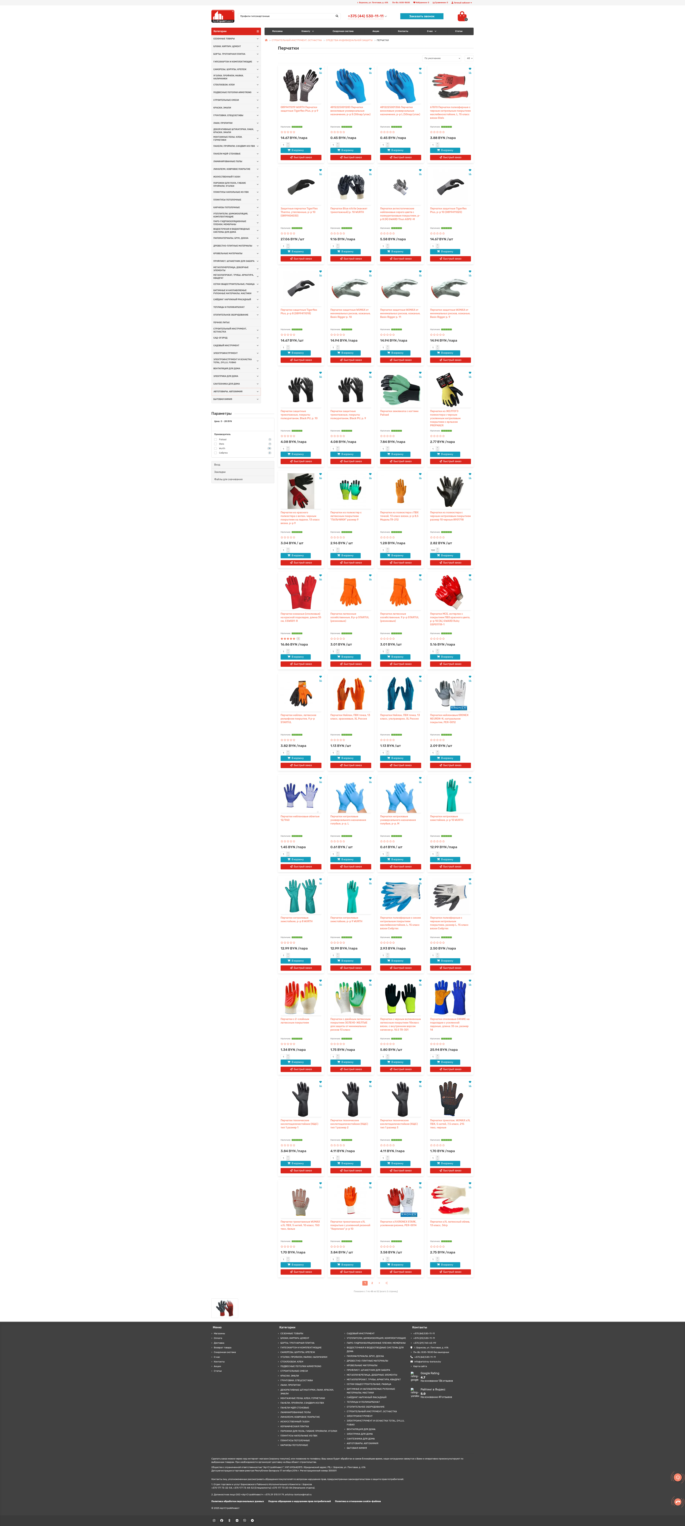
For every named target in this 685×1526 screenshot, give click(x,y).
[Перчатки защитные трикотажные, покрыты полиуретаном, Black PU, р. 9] (350, 390)
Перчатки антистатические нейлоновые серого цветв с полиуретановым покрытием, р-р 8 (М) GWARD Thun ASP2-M (400, 214)
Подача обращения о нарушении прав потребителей (299, 1501)
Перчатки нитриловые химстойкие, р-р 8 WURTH (297, 919)
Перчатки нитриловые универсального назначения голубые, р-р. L (348, 820)
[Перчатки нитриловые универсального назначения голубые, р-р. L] (350, 795)
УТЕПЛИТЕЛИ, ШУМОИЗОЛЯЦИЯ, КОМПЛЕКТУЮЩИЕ (230, 215)
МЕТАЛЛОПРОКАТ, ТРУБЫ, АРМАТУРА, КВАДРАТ (233, 276)
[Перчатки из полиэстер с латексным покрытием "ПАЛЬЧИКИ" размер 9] (350, 491)
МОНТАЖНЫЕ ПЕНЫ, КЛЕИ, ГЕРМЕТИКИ (227, 138)
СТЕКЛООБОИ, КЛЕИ (224, 84)
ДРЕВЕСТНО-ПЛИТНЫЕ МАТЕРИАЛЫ (232, 246)
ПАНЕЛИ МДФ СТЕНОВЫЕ (226, 154)
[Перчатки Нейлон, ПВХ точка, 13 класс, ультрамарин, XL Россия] (400, 694)
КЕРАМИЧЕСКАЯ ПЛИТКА (294, 1426)
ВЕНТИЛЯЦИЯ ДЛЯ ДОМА (226, 368)
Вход (217, 464)
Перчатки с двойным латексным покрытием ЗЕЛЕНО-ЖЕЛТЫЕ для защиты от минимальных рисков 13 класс (350, 1024)
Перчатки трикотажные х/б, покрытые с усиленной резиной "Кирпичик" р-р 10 (350, 1225)
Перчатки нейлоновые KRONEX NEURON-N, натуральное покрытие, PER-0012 (449, 719)
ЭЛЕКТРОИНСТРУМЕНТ (225, 353)
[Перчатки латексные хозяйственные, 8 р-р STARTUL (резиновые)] (350, 592)
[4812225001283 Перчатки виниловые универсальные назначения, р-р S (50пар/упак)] (350, 86)
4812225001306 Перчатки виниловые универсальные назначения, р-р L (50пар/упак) (400, 111)
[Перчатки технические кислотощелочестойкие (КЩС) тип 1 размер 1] (301, 1099)
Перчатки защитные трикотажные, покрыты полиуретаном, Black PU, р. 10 (299, 415)
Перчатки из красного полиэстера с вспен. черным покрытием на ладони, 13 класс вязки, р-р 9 (300, 518)
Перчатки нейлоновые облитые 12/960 (300, 818)
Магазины (277, 31)
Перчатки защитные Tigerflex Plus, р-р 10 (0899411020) (448, 210)
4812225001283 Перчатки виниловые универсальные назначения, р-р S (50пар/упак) (350, 111)
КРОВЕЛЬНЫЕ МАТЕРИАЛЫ (227, 253)
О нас (430, 31)
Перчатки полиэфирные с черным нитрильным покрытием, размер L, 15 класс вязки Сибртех (449, 923)
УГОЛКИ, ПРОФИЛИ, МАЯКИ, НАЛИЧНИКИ (228, 77)
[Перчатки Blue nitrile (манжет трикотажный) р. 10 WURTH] (350, 187)
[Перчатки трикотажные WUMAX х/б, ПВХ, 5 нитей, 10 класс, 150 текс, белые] (301, 1200)
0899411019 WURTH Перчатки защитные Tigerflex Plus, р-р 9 (299, 109)
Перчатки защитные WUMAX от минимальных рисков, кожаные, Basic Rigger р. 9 (450, 313)
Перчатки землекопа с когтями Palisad (399, 413)
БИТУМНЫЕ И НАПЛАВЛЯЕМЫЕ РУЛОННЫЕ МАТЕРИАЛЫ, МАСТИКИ (232, 292)
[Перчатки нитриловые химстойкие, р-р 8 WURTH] (301, 896)
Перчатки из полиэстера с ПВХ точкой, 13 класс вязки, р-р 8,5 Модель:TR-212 (399, 516)
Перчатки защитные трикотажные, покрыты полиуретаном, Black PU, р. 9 (348, 415)
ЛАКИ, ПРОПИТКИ (222, 123)
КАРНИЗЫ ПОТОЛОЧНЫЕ (226, 207)
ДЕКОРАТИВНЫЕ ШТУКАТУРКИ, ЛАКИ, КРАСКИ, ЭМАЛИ (233, 131)
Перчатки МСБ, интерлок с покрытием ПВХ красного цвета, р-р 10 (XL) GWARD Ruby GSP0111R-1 (450, 619)
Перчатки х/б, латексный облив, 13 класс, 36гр (450, 1223)
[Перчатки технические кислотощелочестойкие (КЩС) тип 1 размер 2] (350, 1099)
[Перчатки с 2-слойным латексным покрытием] (301, 997)
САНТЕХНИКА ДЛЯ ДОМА (226, 384)
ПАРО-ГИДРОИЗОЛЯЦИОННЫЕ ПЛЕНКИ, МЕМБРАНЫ (229, 223)
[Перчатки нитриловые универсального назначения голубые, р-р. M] (400, 795)
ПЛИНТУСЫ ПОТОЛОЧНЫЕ (227, 200)
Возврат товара (222, 1347)
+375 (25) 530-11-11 (424, 1338)
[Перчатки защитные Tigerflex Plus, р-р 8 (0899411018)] (301, 288)
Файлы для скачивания (228, 479)
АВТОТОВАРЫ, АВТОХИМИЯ (228, 391)
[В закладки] (320, 69)
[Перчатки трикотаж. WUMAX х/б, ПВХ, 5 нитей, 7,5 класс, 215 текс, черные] (450, 1099)
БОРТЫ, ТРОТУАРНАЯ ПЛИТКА (229, 54)
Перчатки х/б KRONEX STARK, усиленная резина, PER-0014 (398, 1223)
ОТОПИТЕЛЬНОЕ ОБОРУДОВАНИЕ (230, 315)
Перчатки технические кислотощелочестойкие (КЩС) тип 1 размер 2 (349, 1124)
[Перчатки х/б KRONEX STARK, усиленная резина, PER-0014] (400, 1200)
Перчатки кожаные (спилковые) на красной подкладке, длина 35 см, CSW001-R (301, 617)
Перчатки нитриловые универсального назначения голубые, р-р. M (398, 820)
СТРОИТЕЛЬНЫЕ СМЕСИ (226, 100)
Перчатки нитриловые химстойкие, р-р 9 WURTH (346, 919)
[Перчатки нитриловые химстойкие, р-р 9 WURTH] (350, 896)
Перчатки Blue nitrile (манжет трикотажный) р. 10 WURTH (348, 210)
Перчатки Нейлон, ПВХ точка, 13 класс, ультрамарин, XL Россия (400, 717)
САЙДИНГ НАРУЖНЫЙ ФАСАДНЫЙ (232, 299)
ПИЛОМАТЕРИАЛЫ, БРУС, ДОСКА (230, 238)
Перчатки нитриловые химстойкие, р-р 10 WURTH (446, 818)
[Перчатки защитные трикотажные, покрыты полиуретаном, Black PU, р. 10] (301, 390)
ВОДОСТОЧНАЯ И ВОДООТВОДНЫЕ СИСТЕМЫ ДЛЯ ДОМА (231, 230)
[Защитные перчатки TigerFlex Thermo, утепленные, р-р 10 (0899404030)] (301, 187)
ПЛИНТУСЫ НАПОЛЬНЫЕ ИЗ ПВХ (231, 192)
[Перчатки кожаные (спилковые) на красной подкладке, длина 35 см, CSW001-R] (301, 592)
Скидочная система (343, 31)
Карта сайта (420, 1366)
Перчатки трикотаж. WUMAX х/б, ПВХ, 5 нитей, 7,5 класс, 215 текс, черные (450, 1124)
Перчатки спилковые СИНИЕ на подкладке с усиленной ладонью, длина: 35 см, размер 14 (450, 1024)
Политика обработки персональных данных (237, 1501)
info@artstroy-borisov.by (427, 1361)
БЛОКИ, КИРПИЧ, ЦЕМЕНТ (227, 46)
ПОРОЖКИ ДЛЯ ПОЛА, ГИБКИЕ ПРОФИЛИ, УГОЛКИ (229, 184)
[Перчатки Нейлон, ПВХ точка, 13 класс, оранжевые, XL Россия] (350, 694)
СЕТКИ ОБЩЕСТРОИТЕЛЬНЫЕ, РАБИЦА (234, 284)
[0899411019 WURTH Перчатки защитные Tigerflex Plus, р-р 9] (301, 86)
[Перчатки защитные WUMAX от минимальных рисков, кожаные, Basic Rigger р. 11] (400, 288)
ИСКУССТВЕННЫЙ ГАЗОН (226, 177)
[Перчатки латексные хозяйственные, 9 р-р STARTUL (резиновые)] (400, 592)
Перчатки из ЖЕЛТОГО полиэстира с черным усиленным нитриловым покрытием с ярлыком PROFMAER (445, 418)
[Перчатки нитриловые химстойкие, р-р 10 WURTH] (450, 795)
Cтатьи (458, 31)
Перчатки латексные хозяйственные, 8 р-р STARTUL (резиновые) (349, 617)
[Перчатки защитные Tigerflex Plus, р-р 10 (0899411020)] (450, 187)
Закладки (220, 472)
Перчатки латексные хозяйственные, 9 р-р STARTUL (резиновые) (399, 617)
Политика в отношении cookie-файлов (358, 1501)
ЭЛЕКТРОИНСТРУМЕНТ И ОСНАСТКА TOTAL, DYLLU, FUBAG (232, 361)
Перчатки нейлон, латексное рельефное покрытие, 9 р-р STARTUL (298, 719)
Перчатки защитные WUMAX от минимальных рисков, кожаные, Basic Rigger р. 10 (350, 313)
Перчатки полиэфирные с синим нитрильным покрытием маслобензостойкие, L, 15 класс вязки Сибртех (400, 923)
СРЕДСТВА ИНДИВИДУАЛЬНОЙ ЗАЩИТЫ (349, 40)
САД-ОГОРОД (220, 338)
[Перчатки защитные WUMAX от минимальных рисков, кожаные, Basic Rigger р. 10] (350, 288)
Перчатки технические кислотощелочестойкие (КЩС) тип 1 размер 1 (299, 1124)
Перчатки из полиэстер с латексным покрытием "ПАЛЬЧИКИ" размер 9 (346, 516)
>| (386, 1283)
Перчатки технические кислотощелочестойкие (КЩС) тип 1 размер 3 (399, 1124)
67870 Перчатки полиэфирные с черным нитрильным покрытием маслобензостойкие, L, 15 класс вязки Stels (450, 113)
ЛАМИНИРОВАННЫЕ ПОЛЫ (227, 161)
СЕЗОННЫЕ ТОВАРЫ (224, 38)
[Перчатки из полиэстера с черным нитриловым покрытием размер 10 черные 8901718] (450, 491)
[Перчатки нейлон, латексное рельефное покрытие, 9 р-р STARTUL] (301, 694)
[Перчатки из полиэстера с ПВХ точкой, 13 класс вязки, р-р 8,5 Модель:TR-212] (400, 491)
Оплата (218, 1338)
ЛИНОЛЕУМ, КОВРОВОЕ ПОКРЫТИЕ (231, 169)
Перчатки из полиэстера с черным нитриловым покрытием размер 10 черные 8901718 (450, 516)
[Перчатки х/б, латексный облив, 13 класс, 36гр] (450, 1200)
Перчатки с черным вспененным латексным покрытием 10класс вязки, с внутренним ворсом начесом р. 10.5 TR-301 (400, 1024)
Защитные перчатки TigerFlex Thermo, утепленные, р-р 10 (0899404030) (299, 212)
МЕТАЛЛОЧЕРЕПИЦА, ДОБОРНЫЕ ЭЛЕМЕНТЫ (230, 269)
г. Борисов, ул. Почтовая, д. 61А (431, 1347)
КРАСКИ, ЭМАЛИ (222, 107)
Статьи (218, 1371)
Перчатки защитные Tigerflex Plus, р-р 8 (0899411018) (299, 311)
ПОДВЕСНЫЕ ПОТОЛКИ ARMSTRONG (232, 92)
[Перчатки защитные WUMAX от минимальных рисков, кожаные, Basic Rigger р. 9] (450, 288)
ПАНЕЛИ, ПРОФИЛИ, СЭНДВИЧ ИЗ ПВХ (234, 146)
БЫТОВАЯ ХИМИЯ (222, 399)
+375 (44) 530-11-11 (424, 1333)
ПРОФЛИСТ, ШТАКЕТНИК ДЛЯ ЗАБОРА (233, 261)
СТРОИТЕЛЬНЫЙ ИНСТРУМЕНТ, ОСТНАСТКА (230, 330)
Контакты (403, 31)
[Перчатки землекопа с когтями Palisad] (400, 390)
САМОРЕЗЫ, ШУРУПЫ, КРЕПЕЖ (229, 69)
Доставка (219, 1343)
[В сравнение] (320, 73)
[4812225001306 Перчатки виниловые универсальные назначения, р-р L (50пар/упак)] (400, 86)
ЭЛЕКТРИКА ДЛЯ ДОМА (225, 376)
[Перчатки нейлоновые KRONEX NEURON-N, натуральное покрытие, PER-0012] (450, 694)
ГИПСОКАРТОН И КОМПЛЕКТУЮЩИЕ (232, 61)
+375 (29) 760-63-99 (424, 1343)
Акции (375, 31)
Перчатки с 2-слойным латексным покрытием (295, 1021)
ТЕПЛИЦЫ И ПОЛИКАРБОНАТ (229, 307)
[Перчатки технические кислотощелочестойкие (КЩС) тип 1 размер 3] (400, 1099)
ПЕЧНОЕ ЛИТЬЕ (221, 322)
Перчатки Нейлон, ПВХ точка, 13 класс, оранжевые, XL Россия (350, 717)
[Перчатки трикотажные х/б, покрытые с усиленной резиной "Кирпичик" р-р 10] (350, 1200)
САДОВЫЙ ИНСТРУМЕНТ (226, 345)
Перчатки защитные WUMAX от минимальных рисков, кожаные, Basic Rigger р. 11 (400, 313)
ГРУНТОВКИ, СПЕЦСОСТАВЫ (228, 115)
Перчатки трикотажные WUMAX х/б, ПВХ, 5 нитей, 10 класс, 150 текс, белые (300, 1225)
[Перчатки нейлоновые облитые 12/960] (301, 795)
